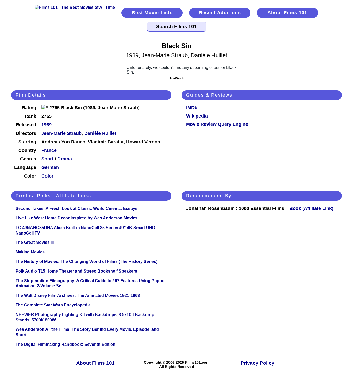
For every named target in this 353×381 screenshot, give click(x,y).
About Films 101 (287, 12)
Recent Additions (220, 12)
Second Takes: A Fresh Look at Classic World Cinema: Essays (76, 208)
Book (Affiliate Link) (311, 208)
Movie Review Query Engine (217, 124)
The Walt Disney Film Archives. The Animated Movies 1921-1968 (78, 295)
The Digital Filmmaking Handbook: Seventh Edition (66, 344)
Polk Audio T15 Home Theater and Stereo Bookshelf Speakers (76, 271)
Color (47, 176)
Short (47, 159)
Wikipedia (197, 116)
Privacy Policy (257, 363)
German (50, 167)
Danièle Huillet (100, 133)
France (49, 150)
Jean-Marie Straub (61, 133)
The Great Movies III (35, 242)
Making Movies (30, 252)
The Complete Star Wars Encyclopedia (53, 305)
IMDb (191, 107)
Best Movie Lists (152, 12)
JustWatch (176, 78)
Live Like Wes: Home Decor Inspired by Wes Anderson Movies (76, 218)
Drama (64, 159)
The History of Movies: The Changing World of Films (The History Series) (86, 261)
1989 (46, 124)
